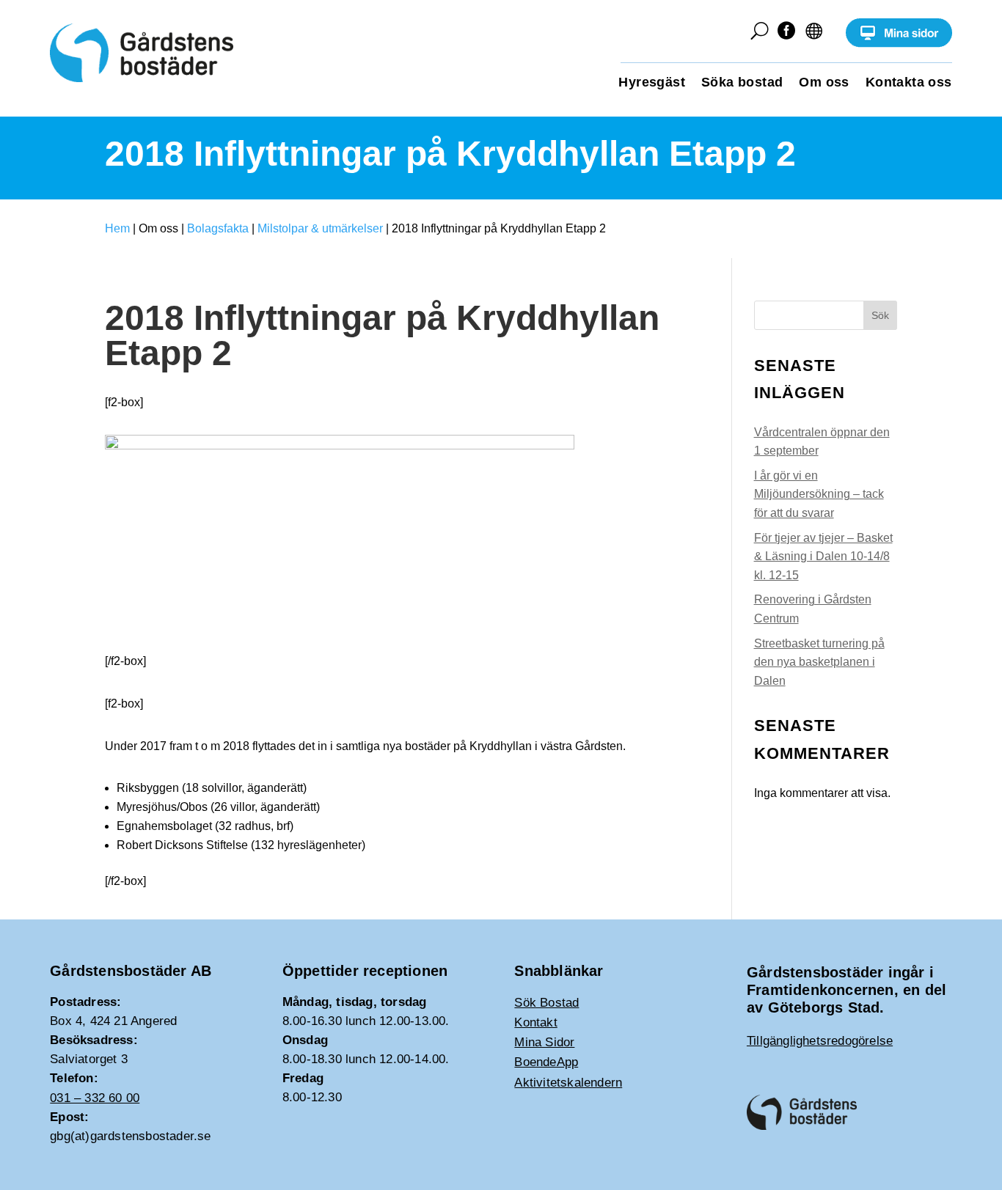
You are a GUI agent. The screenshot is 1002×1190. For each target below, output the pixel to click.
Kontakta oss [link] (909, 83)
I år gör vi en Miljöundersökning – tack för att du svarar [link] (819, 494)
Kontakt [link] (535, 1022)
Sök (880, 315)
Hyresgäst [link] (651, 83)
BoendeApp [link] (546, 1062)
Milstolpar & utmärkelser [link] (320, 228)
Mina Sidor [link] (544, 1042)
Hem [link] (117, 228)
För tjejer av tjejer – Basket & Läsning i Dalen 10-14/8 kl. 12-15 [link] (823, 556)
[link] (899, 43)
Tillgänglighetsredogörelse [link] (820, 1041)
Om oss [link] (824, 83)
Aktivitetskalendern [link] (568, 1083)
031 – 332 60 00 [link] (94, 1098)
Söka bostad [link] (742, 83)
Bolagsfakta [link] (218, 228)
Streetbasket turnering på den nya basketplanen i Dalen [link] (819, 662)
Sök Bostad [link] (546, 1003)
